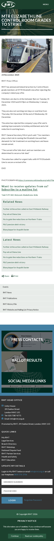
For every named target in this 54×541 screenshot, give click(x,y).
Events (5, 287)
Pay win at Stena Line (12, 214)
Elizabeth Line (28, 195)
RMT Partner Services (11, 453)
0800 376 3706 (20, 474)
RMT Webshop (8, 447)
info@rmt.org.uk (17, 418)
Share (6, 276)
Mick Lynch (18, 195)
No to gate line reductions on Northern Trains (22, 219)
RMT (12, 195)
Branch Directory (9, 444)
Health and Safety (9, 456)
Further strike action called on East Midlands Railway (25, 209)
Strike (36, 195)
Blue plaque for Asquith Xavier (16, 229)
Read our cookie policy (34, 536)
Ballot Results (27, 360)
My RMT (6, 437)
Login (12, 500)
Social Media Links (27, 381)
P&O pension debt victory (14, 224)
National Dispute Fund (11, 450)
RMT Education (8, 460)
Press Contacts (27, 339)
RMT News (7, 292)
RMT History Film (10, 304)
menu (46, 4)
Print (16, 276)
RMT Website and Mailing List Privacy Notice (21, 310)
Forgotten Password (33, 500)
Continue (15, 536)
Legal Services (8, 440)
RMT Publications (10, 298)
